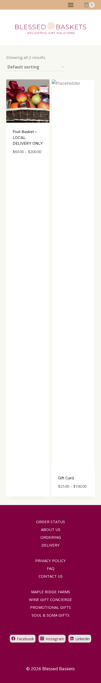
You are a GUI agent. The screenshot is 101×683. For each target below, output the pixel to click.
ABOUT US (50, 529)
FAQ (50, 568)
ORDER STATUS (50, 521)
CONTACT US (51, 576)
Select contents (24, 163)
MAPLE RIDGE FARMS (50, 591)
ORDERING (50, 537)
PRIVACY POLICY (50, 560)
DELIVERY (50, 545)
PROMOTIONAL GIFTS (50, 607)
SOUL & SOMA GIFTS (50, 615)
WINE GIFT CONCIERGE (50, 599)
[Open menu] (73, 5)
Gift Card (66, 477)
